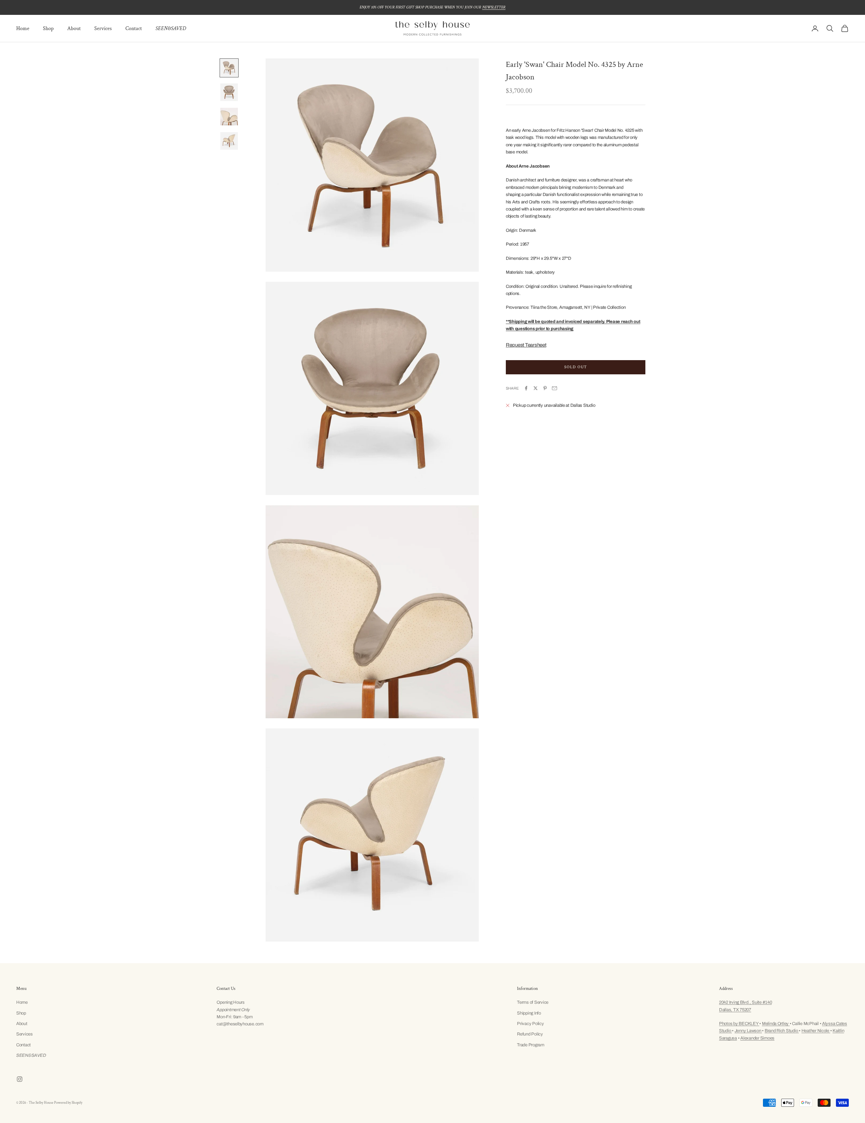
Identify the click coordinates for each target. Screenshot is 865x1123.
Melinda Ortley (776, 1023)
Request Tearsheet (526, 344)
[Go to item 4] (229, 140)
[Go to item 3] (229, 116)
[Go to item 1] (229, 67)
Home (22, 28)
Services (103, 28)
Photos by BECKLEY (739, 1023)
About (74, 28)
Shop (48, 28)
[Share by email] (554, 388)
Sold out (575, 366)
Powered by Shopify (68, 1102)
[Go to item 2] (229, 92)
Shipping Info (529, 1013)
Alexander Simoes (757, 1038)
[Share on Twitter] (535, 388)
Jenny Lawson (748, 1030)
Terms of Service (532, 1002)
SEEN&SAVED (170, 28)
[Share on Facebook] (526, 388)
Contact (133, 28)
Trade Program (530, 1045)
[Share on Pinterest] (545, 388)
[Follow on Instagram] (19, 1079)
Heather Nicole (815, 1030)
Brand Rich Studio (782, 1030)
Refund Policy (530, 1034)
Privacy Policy (530, 1023)
